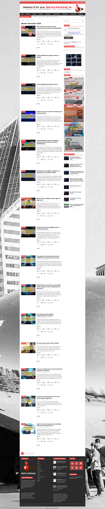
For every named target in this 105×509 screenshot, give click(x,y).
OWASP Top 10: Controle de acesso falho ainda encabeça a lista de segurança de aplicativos (49, 286)
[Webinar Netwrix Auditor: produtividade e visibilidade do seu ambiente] (74, 129)
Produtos (39, 475)
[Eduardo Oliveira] (54, 487)
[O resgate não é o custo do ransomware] (66, 199)
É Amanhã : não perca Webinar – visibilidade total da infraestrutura (73, 87)
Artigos (34, 14)
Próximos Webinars (40, 476)
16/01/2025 (68, 149)
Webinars (67, 75)
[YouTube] (78, 3)
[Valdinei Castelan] (54, 468)
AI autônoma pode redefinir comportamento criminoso (45, 315)
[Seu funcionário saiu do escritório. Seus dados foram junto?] (78, 56)
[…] (44, 37)
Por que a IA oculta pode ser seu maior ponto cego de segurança (48, 397)
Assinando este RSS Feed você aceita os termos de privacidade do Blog (74, 35)
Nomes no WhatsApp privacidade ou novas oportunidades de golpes (77, 205)
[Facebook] (76, 3)
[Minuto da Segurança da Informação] (52, 12)
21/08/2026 (72, 160)
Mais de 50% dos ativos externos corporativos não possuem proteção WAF (49, 27)
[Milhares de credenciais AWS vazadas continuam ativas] (68, 56)
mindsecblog (46, 29)
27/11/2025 (40, 114)
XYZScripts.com (57, 508)
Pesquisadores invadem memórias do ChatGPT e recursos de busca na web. (48, 257)
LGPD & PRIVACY (56, 14)
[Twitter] (80, 3)
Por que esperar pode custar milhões (48, 343)
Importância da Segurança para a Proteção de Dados (74, 147)
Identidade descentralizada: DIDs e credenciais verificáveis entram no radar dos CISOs (77, 172)
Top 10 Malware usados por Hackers (75, 192)
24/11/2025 (40, 344)
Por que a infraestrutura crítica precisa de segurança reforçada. (49, 369)
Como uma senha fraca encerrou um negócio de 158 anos (62, 474)
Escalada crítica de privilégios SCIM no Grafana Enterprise (48, 228)
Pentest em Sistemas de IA (75, 185)
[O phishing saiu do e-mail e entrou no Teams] (73, 56)
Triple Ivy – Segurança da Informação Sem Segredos (72, 117)
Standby (38, 478)
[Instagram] (84, 3)
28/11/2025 (40, 29)
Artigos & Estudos (69, 154)
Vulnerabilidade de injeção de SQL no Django (48, 56)
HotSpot (38, 467)
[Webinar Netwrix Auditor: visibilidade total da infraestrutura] (74, 99)
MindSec (81, 14)
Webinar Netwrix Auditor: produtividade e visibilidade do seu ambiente (73, 132)
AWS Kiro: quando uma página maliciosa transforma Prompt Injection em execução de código (76, 179)
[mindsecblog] (54, 463)
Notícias (28, 14)
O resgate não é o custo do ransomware (75, 199)
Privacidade (73, 42)
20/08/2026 (72, 167)
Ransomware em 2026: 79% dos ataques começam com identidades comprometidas (76, 165)
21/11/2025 (40, 399)
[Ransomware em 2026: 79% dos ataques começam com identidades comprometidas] (78, 60)
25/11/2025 (40, 290)
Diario (38, 463)
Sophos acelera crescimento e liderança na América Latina (49, 112)
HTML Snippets (48, 508)
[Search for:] (74, 21)
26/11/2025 (40, 201)
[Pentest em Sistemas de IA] (78, 64)
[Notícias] (28, 60)
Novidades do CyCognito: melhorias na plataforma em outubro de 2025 (48, 171)
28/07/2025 (68, 119)
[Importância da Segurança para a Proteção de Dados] (74, 144)
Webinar (41, 14)
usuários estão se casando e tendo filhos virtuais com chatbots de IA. (49, 424)
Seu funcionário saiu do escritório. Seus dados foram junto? (76, 158)
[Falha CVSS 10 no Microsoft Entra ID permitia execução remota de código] (68, 60)
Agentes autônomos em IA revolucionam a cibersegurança (60, 489)
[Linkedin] (74, 3)
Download (65, 14)
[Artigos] (28, 31)
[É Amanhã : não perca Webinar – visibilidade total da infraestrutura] (74, 84)
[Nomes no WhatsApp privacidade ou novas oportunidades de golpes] (66, 205)
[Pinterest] (82, 3)
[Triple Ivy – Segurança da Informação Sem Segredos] (74, 114)
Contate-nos (73, 14)
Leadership (47, 14)
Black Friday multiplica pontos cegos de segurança (48, 199)
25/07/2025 (68, 134)
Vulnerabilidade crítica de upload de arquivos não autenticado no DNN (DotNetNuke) (48, 142)
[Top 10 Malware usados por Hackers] (66, 193)
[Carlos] (54, 481)
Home (22, 14)
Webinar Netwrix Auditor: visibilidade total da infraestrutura (72, 102)
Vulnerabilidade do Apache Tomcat (47, 84)
